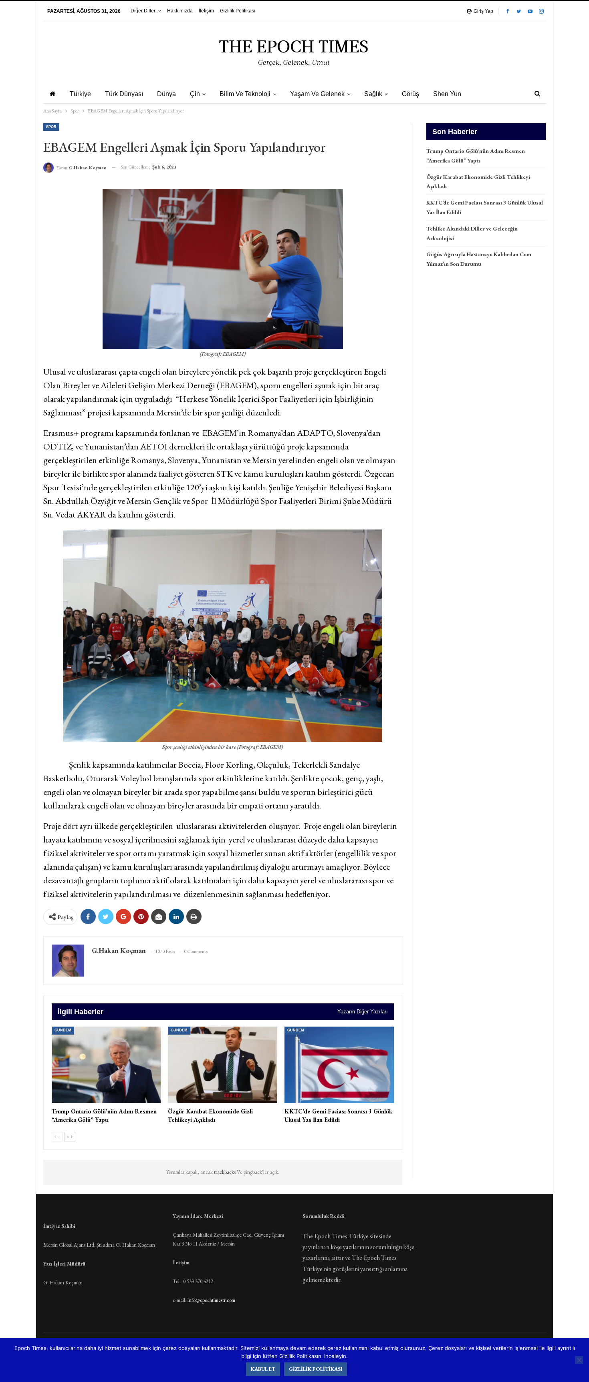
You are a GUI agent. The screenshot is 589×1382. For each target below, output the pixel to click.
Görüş (410, 93)
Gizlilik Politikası (237, 11)
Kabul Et (263, 1369)
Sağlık (373, 93)
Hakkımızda (180, 11)
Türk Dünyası (124, 93)
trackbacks (225, 1172)
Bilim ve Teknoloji (245, 93)
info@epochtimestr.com (211, 1300)
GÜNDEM (62, 1030)
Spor (51, 127)
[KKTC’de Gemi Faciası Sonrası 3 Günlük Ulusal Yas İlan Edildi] (339, 1065)
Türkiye (80, 93)
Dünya (166, 93)
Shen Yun (447, 93)
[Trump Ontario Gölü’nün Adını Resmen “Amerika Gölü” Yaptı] (106, 1065)
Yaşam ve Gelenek (317, 93)
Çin (195, 93)
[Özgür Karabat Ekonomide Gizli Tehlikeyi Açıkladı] (222, 1065)
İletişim (206, 11)
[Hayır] (579, 1360)
